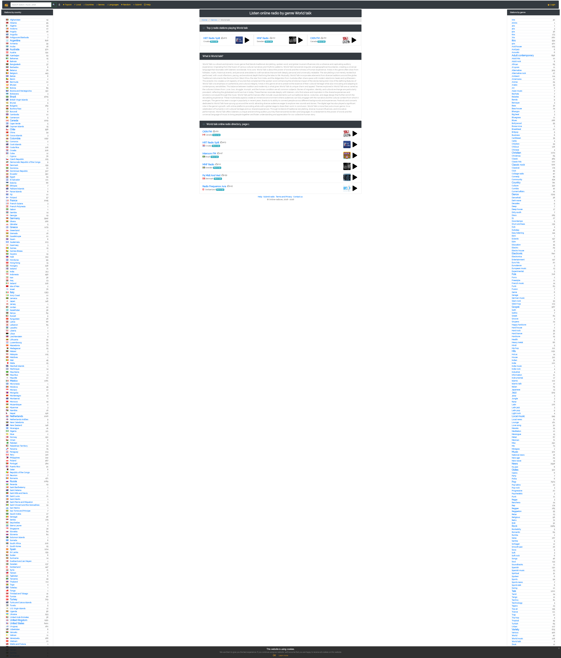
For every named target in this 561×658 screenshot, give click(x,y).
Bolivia (13, 88)
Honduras (14, 260)
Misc (514, 443)
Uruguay (14, 626)
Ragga (514, 499)
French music (518, 283)
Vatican (13, 635)
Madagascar (15, 348)
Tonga (12, 591)
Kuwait (13, 316)
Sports (514, 579)
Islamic (515, 381)
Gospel (515, 307)
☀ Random (126, 5)
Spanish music (518, 570)
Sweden (13, 564)
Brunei (13, 103)
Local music (518, 416)
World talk (516, 641)
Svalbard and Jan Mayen (21, 561)
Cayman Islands (17, 126)
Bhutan (13, 85)
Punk (514, 497)
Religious (516, 517)
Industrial (516, 372)
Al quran (515, 67)
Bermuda (14, 82)
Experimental (518, 271)
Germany (15, 218)
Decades (516, 203)
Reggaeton (517, 511)
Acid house (517, 46)
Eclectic (515, 239)
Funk (514, 286)
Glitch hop (516, 304)
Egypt (12, 177)
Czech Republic (17, 159)
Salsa (514, 538)
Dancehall (516, 197)
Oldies (515, 469)
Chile (12, 129)
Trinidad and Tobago (19, 593)
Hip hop (515, 348)
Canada (14, 120)
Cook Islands (15, 144)
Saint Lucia (15, 496)
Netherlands (16, 416)
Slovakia (13, 531)
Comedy (515, 176)
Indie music (517, 366)
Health (515, 339)
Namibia (13, 410)
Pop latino (516, 485)
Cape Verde (15, 123)
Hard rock (516, 330)
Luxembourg (16, 342)
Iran (11, 277)
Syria (12, 570)
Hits (514, 351)
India (12, 271)
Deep (514, 206)
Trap (514, 615)
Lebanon (14, 325)
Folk (514, 274)
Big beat (515, 114)
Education (516, 245)
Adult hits (516, 58)
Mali (12, 360)
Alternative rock (519, 73)
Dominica (14, 168)
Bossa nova (517, 126)
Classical (516, 168)
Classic (515, 159)
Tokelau (13, 587)
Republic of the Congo (20, 472)
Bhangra (515, 111)
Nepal (12, 413)
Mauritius (14, 375)
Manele (515, 428)
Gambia (13, 212)
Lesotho (13, 328)
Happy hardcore (519, 325)
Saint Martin (15, 499)
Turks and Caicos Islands (20, 602)
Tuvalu (13, 605)
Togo (12, 585)
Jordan (13, 307)
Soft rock (516, 556)
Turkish (515, 624)
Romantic (516, 532)
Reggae (515, 508)
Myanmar (14, 407)
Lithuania (14, 339)
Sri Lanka (14, 552)
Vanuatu (13, 632)
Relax (514, 514)
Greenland (14, 230)
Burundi (13, 111)
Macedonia (15, 345)
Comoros (14, 141)
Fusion (515, 289)
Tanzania (14, 579)
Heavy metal (517, 342)
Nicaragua (14, 428)
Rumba (515, 535)
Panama (13, 449)
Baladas (515, 97)
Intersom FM (209, 153)
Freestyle (516, 280)
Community (517, 179)
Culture (515, 185)
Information (517, 375)
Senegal (13, 517)
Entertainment (518, 259)
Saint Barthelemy (17, 487)
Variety (515, 629)
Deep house (517, 209)
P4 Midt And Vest (211, 175)
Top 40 (515, 609)
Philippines (15, 458)
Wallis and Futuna (18, 644)
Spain (13, 549)
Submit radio (269, 197)
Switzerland (15, 567)
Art (513, 88)
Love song (516, 425)
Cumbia (515, 188)
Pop (514, 481)
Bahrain (13, 61)
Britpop (515, 132)
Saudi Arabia (15, 514)
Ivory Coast (15, 295)
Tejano (515, 606)
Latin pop (516, 410)
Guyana (13, 254)
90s (513, 43)
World (514, 635)
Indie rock (516, 369)
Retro (514, 520)
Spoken (515, 576)
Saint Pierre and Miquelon (21, 502)
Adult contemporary (523, 55)
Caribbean (516, 138)
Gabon (13, 209)
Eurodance (517, 265)
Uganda (13, 611)
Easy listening (518, 233)
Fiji (11, 194)
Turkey (13, 599)
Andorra (13, 29)
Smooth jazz (517, 547)
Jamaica (13, 298)
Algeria (13, 26)
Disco (514, 215)
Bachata (515, 94)
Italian (514, 387)
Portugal (14, 463)
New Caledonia (17, 422)
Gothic (514, 313)
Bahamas (14, 58)
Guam (12, 239)
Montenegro (15, 396)
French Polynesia (17, 206)
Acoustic (515, 52)
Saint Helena (15, 490)
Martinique (14, 369)
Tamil (514, 594)
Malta (12, 363)
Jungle (515, 398)
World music (517, 638)
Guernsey (14, 245)
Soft (513, 553)
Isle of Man (14, 286)
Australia (14, 49)
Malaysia (14, 354)
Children (516, 144)
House (515, 357)
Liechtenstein (16, 336)
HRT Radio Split (211, 38)
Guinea (13, 248)
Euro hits (516, 262)
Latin (514, 404)
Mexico (14, 380)
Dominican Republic (19, 171)
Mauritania (14, 372)
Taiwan (13, 573)
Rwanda (13, 484)
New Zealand (16, 425)
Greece (14, 227)
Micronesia (15, 384)
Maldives (14, 357)
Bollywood (517, 123)
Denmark (14, 165)
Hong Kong (15, 263)
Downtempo (517, 221)
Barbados (14, 67)
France (13, 200)
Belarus (13, 70)
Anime (515, 82)
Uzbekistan (15, 629)
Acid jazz (515, 49)
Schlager (516, 544)
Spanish (515, 567)
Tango (514, 597)
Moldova (14, 387)
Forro (514, 277)
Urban (514, 626)
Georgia (13, 215)
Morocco (14, 402)
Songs (514, 558)
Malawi (13, 351)
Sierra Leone (15, 525)
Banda (514, 100)
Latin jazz (516, 407)
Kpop (514, 402)
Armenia (14, 43)
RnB (513, 523)
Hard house (517, 328)
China (12, 132)
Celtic (514, 141)
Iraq (11, 280)
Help (260, 197)
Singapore (14, 529)
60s (513, 34)
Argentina (15, 40)
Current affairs (518, 191)
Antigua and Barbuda (19, 37)
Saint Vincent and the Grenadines (24, 505)
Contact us (298, 197)
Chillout (515, 147)
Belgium (14, 73)
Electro (515, 248)
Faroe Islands (16, 191)
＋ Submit (137, 5)
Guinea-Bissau (16, 251)
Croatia (13, 150)
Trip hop (515, 618)
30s (513, 26)
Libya (12, 334)
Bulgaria (13, 106)
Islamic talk (517, 384)
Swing (514, 588)
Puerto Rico (15, 466)
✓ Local (77, 5)
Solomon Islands (17, 537)
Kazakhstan (15, 310)
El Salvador (15, 180)
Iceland (13, 269)
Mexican (515, 440)
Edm (514, 242)
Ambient (515, 76)
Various (515, 632)
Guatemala (15, 242)
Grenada (14, 233)
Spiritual (515, 573)
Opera (514, 473)
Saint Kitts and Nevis (19, 493)
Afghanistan (15, 20)
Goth (514, 310)
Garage (515, 295)
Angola (13, 32)
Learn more (283, 655)
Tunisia (13, 596)
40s (513, 29)
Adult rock (516, 61)
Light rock (516, 413)
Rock (514, 526)
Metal (514, 437)
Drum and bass (518, 224)
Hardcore (516, 336)
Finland (13, 197)
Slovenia (14, 534)
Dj (513, 218)
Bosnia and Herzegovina (21, 91)
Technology (517, 603)
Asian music (517, 91)
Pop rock (516, 488)
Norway (13, 437)
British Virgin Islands (19, 100)
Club (514, 171)
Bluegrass (516, 117)
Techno (515, 600)
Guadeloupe (15, 236)
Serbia (13, 520)
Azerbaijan (14, 55)
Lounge (515, 422)
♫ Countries (88, 5)
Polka (514, 479)
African (515, 64)
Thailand (14, 582)
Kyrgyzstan (15, 319)
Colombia (15, 138)
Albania (13, 23)
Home (204, 20)
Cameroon (14, 117)
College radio (518, 174)
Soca (514, 550)
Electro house (518, 250)
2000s (514, 23)
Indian (514, 360)
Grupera (515, 322)
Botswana (14, 94)
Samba (515, 541)
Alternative (517, 70)
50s (513, 32)
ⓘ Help (147, 5)
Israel (12, 289)
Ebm (514, 236)
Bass (514, 106)
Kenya (12, 313)
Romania (14, 478)
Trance (515, 612)
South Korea (15, 546)
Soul (514, 561)
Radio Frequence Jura (214, 186)
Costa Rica (14, 147)
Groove (515, 319)
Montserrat (15, 398)
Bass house (517, 108)
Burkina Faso (15, 109)
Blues (514, 120)
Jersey (13, 304)
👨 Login (551, 5)
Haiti (12, 257)
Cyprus (13, 156)
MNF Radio (263, 38)
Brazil (13, 96)
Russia (13, 481)
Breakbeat (516, 129)
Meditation (516, 431)
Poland (13, 460)
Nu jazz (515, 467)
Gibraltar (14, 224)
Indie (514, 363)
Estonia (13, 183)
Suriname (14, 558)
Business (516, 135)
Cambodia (14, 114)
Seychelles (15, 523)
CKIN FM (315, 38)
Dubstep (515, 230)
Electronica (517, 256)
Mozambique (15, 404)
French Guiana (16, 203)
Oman (12, 440)
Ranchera (516, 502)
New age (516, 458)
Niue (12, 434)
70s (513, 37)
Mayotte (13, 378)
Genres (214, 20)
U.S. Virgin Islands (17, 608)
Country (516, 182)
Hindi (514, 345)
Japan (12, 301)
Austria (13, 52)
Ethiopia (13, 186)
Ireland (13, 283)
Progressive (517, 491)
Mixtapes (516, 449)
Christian (516, 152)
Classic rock (518, 164)
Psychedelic (517, 493)
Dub (513, 227)
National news (518, 455)
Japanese (516, 390)
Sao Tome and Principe (20, 511)
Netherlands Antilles (19, 419)
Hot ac (514, 354)
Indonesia (14, 274)
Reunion (13, 475)
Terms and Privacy (284, 197)
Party (514, 476)
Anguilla (13, 34)
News (515, 463)
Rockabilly (516, 529)
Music (515, 451)
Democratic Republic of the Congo (25, 162)
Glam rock (516, 301)
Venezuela (14, 638)
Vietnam (13, 641)
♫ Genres (100, 5)
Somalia (13, 540)
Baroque (516, 103)
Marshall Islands (17, 366)
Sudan (13, 555)
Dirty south (516, 212)
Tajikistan (14, 576)
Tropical (515, 620)
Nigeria (13, 431)
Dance (515, 194)
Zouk (514, 644)
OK (274, 655)
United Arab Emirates (19, 617)
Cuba (12, 153)
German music (518, 298)
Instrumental (517, 378)
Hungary (14, 266)
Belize (12, 76)
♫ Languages (113, 5)
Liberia (13, 331)
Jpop (514, 396)
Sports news (517, 582)
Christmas (516, 156)
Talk (514, 591)
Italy (12, 292)
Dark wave (516, 200)
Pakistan (13, 443)
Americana (516, 79)
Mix (513, 446)
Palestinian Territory (19, 446)
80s (514, 40)
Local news (517, 419)
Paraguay (14, 452)
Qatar (12, 469)
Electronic (517, 253)
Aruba (12, 46)
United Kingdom (18, 620)
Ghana (13, 221)
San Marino (15, 508)
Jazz (514, 392)
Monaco (13, 390)
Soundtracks (517, 564)
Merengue (516, 434)
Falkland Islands (17, 189)
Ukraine (13, 614)
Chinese (515, 150)
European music (519, 268)
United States (17, 623)
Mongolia (14, 393)
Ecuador (13, 174)
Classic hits (516, 162)
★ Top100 (67, 5)
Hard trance (517, 333)
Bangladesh (15, 64)
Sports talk (516, 585)
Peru (12, 455)
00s (513, 20)
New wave (516, 461)
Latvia (12, 322)
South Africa (15, 543)
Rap (513, 505)
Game (514, 292)
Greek (514, 316)
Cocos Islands (16, 135)
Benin (12, 79)
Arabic (514, 85)
